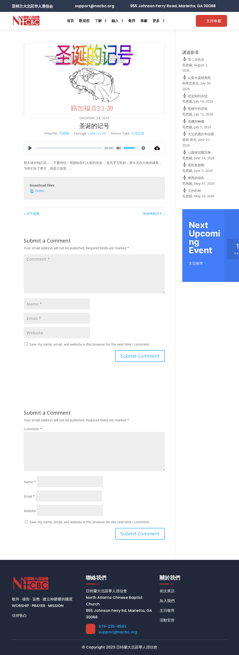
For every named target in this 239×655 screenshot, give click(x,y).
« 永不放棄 (31, 213)
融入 (115, 20)
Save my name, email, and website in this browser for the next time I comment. (89, 344)
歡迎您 (84, 20)
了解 (98, 20)
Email (29, 496)
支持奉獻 (213, 21)
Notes (39, 190)
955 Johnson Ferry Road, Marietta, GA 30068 (173, 6)
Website (30, 511)
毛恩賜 (64, 133)
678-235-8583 (112, 626)
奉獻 (144, 20)
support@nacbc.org (118, 632)
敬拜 (131, 20)
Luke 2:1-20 (97, 133)
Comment (33, 429)
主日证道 (137, 133)
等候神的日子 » (154, 213)
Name (30, 482)
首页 (70, 20)
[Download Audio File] (157, 148)
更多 (156, 20)
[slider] (69, 148)
